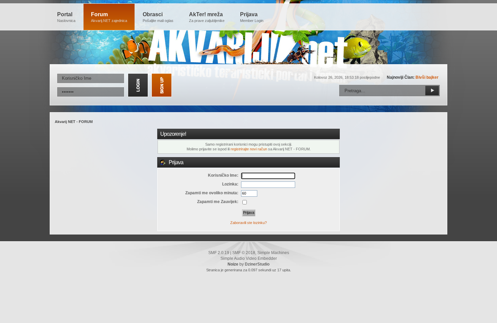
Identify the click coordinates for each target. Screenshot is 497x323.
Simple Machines (273, 252)
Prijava (251, 17)
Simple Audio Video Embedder (248, 258)
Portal (66, 17)
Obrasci (158, 17)
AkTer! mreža (206, 17)
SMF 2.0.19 (218, 252)
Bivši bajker (427, 77)
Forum (109, 17)
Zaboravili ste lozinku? (248, 223)
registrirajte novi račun (249, 149)
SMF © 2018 (243, 252)
